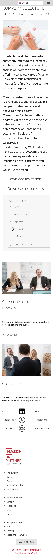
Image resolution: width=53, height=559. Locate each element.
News (16, 206)
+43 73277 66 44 (10, 420)
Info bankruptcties (23, 244)
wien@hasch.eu (42, 428)
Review (20, 236)
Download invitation (24, 178)
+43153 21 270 (41, 420)
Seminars (18, 221)
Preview (21, 228)
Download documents (26, 188)
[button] (31, 3)
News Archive (20, 214)
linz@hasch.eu (8, 428)
